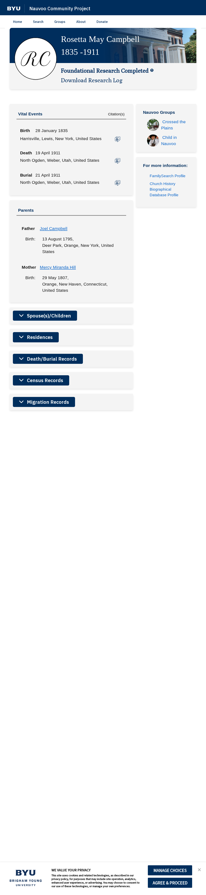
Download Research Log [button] (92, 80)
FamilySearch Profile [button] (167, 176)
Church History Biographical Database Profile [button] (164, 189)
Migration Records (48, 402)
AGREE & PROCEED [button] (170, 883)
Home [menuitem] (17, 22)
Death (26, 153)
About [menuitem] (81, 22)
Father (28, 228)
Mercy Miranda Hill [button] (58, 267)
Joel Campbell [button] (53, 228)
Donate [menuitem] (102, 22)
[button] (13, 8)
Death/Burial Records (52, 359)
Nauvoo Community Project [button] (59, 8)
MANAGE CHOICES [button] (170, 870)
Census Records (45, 380)
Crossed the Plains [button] (174, 124)
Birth (25, 130)
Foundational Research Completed (105, 70)
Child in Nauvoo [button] (169, 140)
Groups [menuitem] (59, 22)
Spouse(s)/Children (49, 315)
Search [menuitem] (38, 22)
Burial (26, 175)
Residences (40, 337)
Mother (28, 267)
